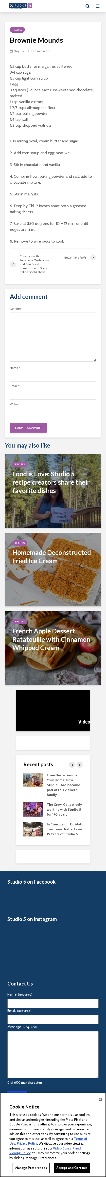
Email (14, 385)
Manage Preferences (31, 1168)
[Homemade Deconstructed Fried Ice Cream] (53, 569)
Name (15, 367)
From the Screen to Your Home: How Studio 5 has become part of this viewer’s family (63, 785)
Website (15, 404)
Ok (100, 1099)
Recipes (17, 29)
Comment (16, 308)
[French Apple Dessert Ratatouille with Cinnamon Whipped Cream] (53, 647)
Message (22, 1027)
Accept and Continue (72, 1168)
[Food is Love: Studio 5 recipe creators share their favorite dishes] (53, 490)
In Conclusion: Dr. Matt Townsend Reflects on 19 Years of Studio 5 (65, 829)
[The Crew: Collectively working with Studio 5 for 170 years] (33, 809)
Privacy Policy (27, 1143)
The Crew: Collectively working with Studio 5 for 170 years (64, 809)
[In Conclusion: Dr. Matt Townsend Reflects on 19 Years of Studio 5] (33, 828)
